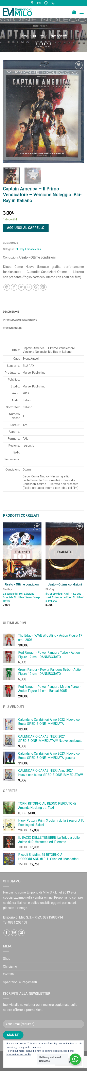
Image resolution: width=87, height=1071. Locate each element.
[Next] (77, 112)
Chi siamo (10, 966)
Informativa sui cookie (18, 1054)
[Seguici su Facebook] (6, 932)
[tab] (43, 312)
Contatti (8, 974)
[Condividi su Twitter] (21, 287)
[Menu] (81, 12)
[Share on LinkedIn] (43, 287)
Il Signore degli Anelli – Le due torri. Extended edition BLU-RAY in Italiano (64, 597)
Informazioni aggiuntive (20, 319)
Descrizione (11, 311)
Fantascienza (58, 36)
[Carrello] (74, 12)
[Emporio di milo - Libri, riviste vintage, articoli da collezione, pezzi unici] (23, 12)
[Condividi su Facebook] (14, 287)
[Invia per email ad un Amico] (28, 287)
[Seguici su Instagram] (14, 932)
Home (23, 36)
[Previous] (9, 112)
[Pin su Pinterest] (36, 287)
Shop (6, 959)
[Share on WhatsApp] (6, 287)
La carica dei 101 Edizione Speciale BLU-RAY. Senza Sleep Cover (21, 597)
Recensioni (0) (12, 328)
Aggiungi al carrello (26, 228)
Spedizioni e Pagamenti (20, 982)
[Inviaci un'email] (21, 932)
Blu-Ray (38, 36)
